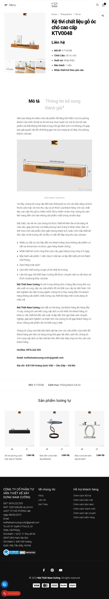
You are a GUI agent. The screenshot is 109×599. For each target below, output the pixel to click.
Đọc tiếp (26, 449)
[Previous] (10, 36)
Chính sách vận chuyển (84, 513)
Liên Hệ (42, 500)
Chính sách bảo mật (83, 500)
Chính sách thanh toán (84, 508)
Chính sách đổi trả (82, 495)
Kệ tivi (78, 14)
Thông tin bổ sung (62, 101)
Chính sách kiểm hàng (84, 517)
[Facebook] (43, 570)
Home (54, 14)
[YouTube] (60, 570)
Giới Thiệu (43, 504)
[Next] (39, 36)
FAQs (41, 495)
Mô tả (34, 101)
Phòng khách (66, 14)
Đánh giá (54, 107)
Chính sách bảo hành (83, 504)
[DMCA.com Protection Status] (28, 552)
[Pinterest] (52, 570)
